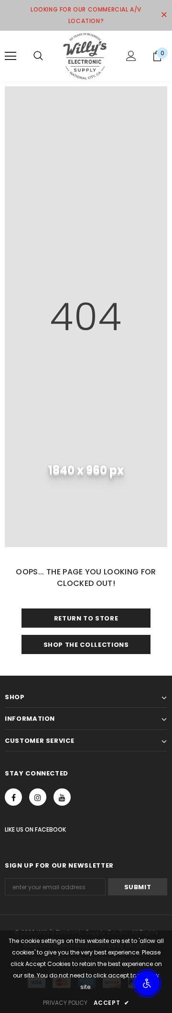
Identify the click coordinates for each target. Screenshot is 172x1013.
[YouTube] (62, 797)
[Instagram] (37, 797)
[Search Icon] (38, 56)
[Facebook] (13, 797)
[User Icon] (131, 56)
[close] (164, 15)
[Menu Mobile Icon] (10, 56)
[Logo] (85, 56)
